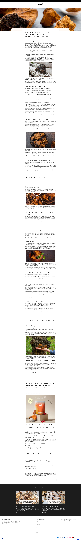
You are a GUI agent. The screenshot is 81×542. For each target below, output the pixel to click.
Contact (37, 521)
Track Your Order (39, 529)
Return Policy (38, 524)
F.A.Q (24, 4)
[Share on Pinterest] (51, 480)
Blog (37, 532)
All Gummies (8, 4)
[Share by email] (54, 480)
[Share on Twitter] (47, 480)
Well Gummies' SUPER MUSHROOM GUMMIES (38, 388)
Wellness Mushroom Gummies (37, 538)
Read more (17, 512)
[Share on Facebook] (43, 480)
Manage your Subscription (40, 530)
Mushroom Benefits (17, 4)
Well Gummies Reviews (40, 533)
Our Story (37, 527)
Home (3, 4)
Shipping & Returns (39, 526)
